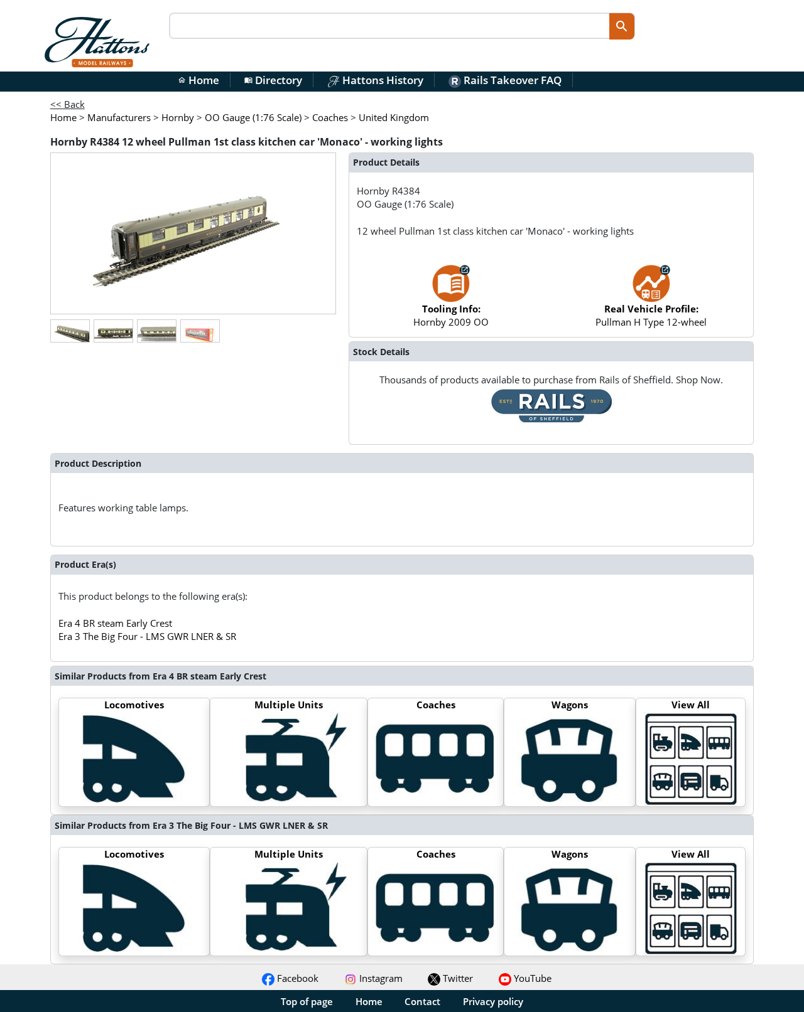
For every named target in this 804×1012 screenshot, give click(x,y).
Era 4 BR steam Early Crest (115, 623)
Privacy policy (493, 1001)
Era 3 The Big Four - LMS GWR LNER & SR (147, 636)
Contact (422, 1001)
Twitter (456, 978)
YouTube (531, 978)
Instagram (380, 978)
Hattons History (381, 80)
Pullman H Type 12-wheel (651, 315)
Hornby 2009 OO (451, 315)
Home (198, 80)
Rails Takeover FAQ (511, 80)
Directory (273, 80)
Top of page (307, 1001)
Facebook (296, 978)
